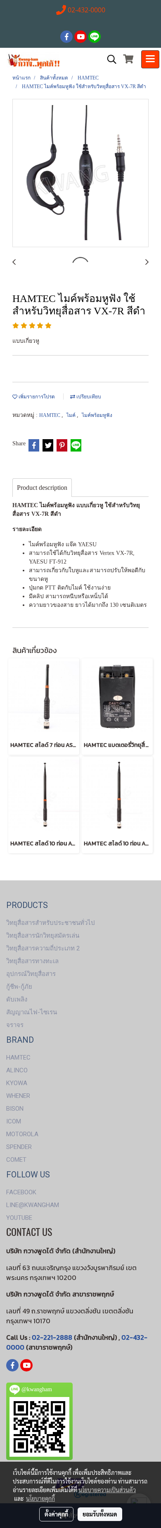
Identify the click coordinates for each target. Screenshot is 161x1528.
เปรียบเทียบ (88, 397)
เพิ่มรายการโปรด (36, 397)
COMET (16, 1159)
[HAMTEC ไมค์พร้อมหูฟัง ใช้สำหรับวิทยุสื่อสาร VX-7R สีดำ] (80, 173)
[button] (109, 59)
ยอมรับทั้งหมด (100, 1514)
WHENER (18, 1096)
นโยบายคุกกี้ (40, 1498)
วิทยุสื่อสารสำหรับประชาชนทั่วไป (50, 923)
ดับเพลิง (16, 999)
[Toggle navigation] (150, 59)
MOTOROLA (22, 1134)
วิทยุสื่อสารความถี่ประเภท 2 (43, 948)
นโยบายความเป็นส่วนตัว (107, 1489)
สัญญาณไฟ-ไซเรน (31, 1012)
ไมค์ (71, 415)
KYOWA (16, 1083)
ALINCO (17, 1070)
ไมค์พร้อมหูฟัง (97, 415)
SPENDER (19, 1147)
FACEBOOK (21, 1192)
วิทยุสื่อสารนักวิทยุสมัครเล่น (42, 935)
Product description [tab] (42, 487)
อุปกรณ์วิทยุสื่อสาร (31, 974)
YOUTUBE (19, 1217)
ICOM (13, 1121)
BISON (15, 1108)
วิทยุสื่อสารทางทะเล (32, 961)
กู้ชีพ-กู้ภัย (19, 986)
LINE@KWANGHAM (32, 1205)
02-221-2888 (52, 1337)
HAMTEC (50, 415)
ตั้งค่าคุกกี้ (56, 1514)
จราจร (15, 1025)
